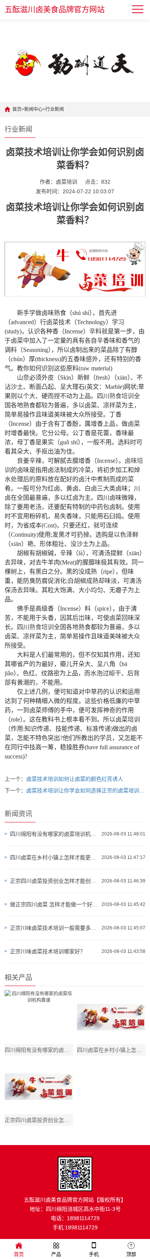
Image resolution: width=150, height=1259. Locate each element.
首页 (17, 109)
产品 (56, 1254)
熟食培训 (121, 396)
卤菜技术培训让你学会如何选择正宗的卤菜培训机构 (88, 790)
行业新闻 (54, 109)
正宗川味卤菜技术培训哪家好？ (47, 951)
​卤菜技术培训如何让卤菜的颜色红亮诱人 (74, 779)
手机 (94, 1254)
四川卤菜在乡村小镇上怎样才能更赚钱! (54, 857)
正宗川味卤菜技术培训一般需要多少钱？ (54, 928)
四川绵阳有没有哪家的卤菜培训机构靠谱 (54, 834)
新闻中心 (33, 109)
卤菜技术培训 (33, 207)
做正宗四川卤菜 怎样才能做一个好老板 (54, 904)
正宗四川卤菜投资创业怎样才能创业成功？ (54, 881)
